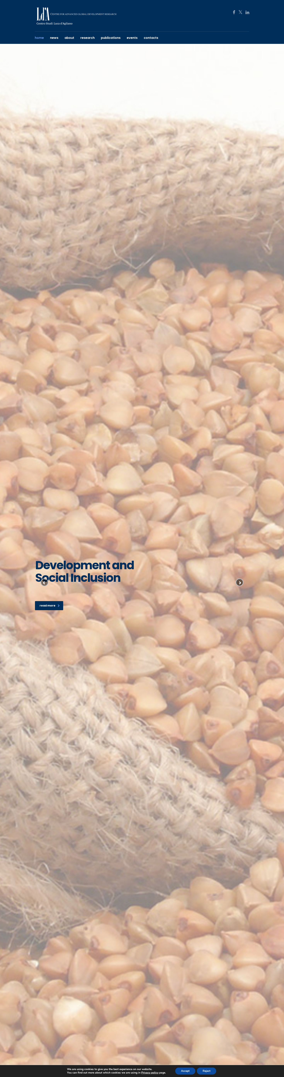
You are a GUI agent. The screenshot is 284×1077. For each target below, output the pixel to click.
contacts (151, 38)
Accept (185, 1071)
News (54, 38)
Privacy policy (149, 1072)
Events (132, 38)
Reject (206, 1071)
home (39, 38)
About (69, 38)
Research (87, 38)
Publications (111, 38)
